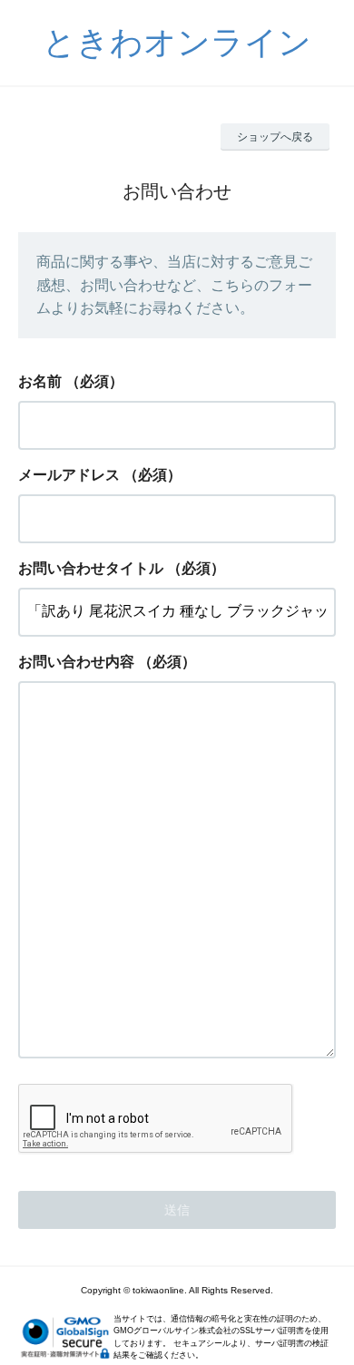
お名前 (40, 381)
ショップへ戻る (275, 137)
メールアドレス (69, 475)
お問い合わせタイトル (90, 568)
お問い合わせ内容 (76, 661)
